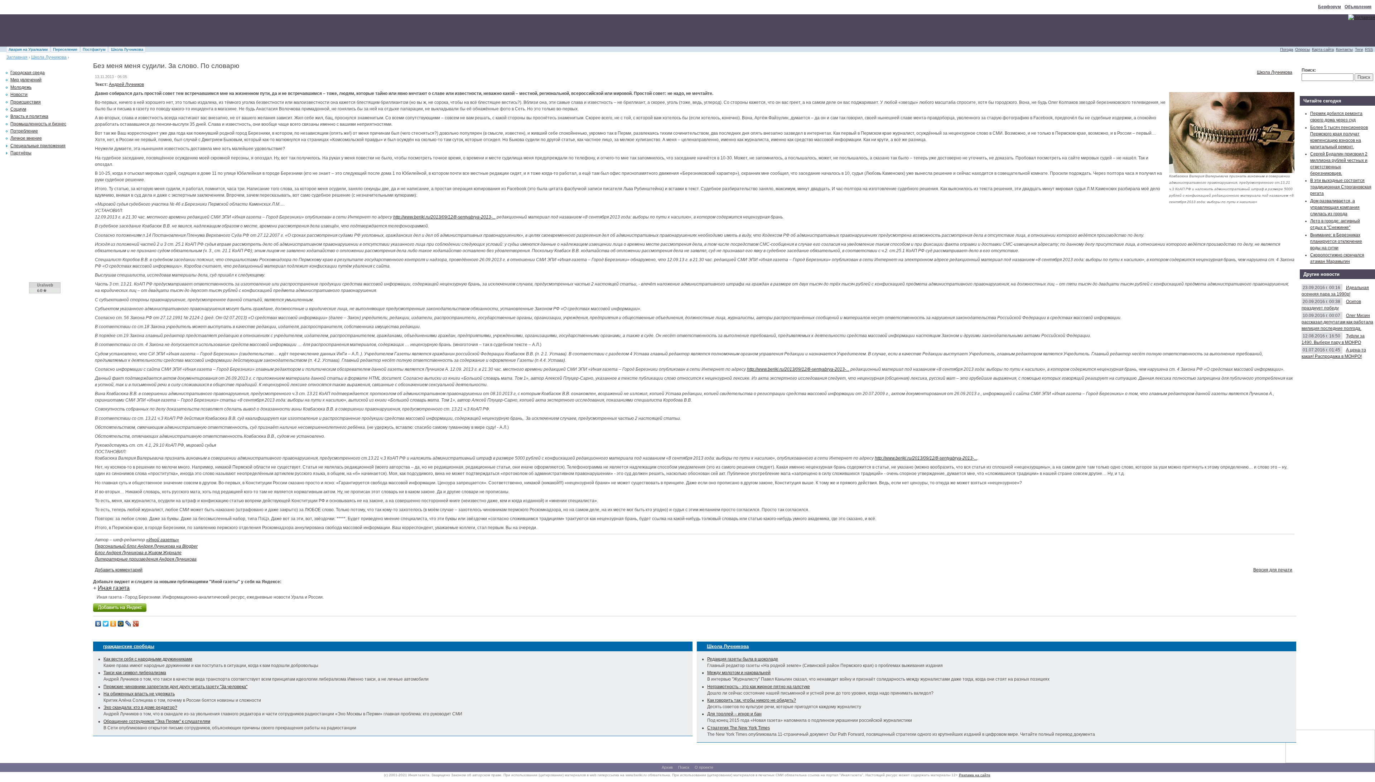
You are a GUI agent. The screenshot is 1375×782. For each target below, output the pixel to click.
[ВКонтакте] (98, 623)
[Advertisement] (130, 30)
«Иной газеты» (162, 539)
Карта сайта (1323, 49)
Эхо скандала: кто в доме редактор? (140, 707)
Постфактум (94, 49)
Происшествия (25, 102)
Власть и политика (29, 116)
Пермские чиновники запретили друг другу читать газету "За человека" (175, 686)
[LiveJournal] (128, 623)
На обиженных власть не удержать (139, 693)
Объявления (1358, 6)
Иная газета (114, 588)
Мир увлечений (26, 79)
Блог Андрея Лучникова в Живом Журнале (138, 552)
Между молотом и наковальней (739, 672)
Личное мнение (26, 138)
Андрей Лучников (126, 84)
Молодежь (21, 87)
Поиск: (1309, 70)
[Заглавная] (1361, 17)
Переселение (65, 49)
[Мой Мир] (121, 623)
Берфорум (1329, 6)
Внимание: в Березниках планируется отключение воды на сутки (1336, 241)
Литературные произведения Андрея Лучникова (146, 559)
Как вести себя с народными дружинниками (147, 659)
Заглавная (17, 57)
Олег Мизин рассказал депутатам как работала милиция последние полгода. (1337, 322)
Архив (667, 767)
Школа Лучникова (127, 49)
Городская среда (27, 72)
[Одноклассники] (113, 623)
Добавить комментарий (119, 569)
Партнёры (21, 152)
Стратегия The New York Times (738, 727)
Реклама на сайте (974, 775)
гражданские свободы (128, 646)
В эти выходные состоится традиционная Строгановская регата (1340, 187)
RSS (1369, 49)
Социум (18, 109)
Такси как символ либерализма (134, 672)
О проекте (704, 767)
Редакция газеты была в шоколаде (742, 659)
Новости (19, 94)
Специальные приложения (38, 145)
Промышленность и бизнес (38, 123)
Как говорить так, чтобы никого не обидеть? (751, 700)
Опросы (1302, 49)
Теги (1359, 49)
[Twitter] (106, 623)
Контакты (1344, 49)
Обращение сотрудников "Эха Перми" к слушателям (156, 721)
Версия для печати (1272, 569)
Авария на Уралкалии (28, 49)
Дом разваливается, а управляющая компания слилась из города (1335, 207)
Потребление (24, 131)
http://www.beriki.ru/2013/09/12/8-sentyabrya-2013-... (444, 217)
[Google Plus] (136, 623)
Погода (1286, 49)
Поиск (683, 767)
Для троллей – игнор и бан (734, 713)
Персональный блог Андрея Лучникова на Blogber (146, 546)
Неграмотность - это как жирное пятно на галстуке (758, 686)
